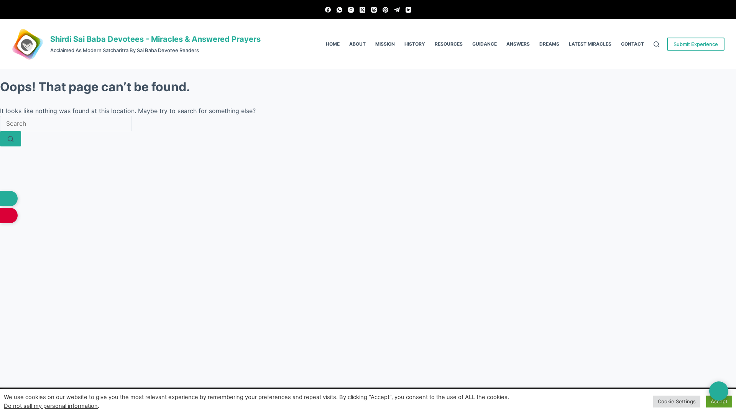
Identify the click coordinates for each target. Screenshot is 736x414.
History (414, 44)
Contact (632, 44)
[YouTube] (408, 10)
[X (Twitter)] (362, 10)
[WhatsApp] (339, 10)
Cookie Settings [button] (677, 401)
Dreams (549, 44)
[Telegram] (397, 10)
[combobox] (66, 123)
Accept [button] (719, 401)
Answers (518, 44)
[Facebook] (328, 10)
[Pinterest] (385, 10)
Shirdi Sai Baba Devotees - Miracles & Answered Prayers (155, 39)
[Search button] (10, 138)
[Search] (656, 44)
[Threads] (374, 10)
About (357, 44)
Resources (449, 44)
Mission (385, 44)
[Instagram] (351, 10)
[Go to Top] (718, 391)
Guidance (484, 44)
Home (333, 44)
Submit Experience (696, 44)
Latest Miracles (590, 44)
